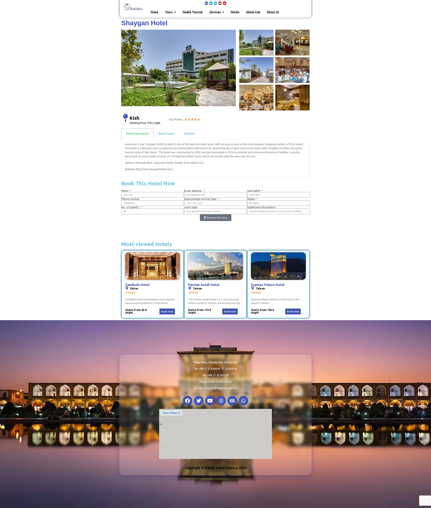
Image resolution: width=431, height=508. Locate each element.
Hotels (235, 12)
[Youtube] (220, 3)
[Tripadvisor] (232, 400)
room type (190, 207)
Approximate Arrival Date (200, 199)
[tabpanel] (215, 158)
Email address (193, 190)
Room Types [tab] (166, 133)
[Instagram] (215, 3)
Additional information (261, 207)
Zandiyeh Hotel (137, 285)
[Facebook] (206, 3)
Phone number (130, 199)
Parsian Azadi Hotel (203, 285)
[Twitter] (211, 3)
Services (215, 12)
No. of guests (130, 207)
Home (154, 12)
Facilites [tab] (189, 133)
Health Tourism (193, 12)
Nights (251, 199)
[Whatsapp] (243, 400)
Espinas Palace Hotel (268, 285)
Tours (169, 12)
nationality (254, 190)
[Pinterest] (224, 3)
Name (125, 190)
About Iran (253, 12)
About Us (273, 12)
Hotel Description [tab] (137, 133)
